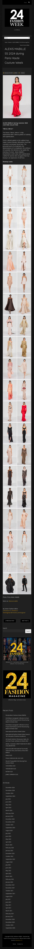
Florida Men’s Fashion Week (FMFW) (16, 715)
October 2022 (9, 856)
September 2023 (10, 827)
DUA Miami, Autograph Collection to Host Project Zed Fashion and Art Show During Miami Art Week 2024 (17, 720)
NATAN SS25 (9, 771)
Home (6, 42)
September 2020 (10, 928)
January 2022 (9, 882)
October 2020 (9, 925)
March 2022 (9, 876)
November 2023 (10, 822)
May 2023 (8, 839)
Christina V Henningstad (10, 611)
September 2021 (10, 893)
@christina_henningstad (18, 613)
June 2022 (8, 868)
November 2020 (10, 922)
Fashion (10, 42)
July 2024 (8, 799)
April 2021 (8, 908)
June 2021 (8, 902)
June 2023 (8, 836)
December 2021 (10, 885)
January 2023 (9, 850)
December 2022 (10, 853)
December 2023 (10, 819)
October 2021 (9, 891)
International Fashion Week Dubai (15, 731)
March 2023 (9, 845)
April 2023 (8, 842)
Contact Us (20, 944)
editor (16, 73)
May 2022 (8, 870)
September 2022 (10, 859)
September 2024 (10, 796)
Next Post (25, 620)
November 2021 (10, 888)
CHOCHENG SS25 (10, 766)
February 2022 (10, 879)
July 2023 (8, 833)
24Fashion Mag (12, 700)
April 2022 (8, 873)
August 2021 (9, 896)
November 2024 (10, 790)
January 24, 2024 (9, 73)
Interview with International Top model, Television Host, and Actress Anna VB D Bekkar (17, 750)
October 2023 (9, 825)
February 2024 (10, 813)
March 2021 (9, 911)
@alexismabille (13, 601)
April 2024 (8, 807)
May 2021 (8, 905)
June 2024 (8, 802)
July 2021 (8, 899)
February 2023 (10, 848)
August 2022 (9, 862)
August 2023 (9, 830)
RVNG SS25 (9, 755)
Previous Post (10, 620)
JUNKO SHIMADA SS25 (12, 774)
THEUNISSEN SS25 (11, 769)
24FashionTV (7, 610)
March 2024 (9, 810)
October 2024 (9, 793)
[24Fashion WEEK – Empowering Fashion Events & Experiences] (17, 9)
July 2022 (8, 865)
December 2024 (10, 787)
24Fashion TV (9, 662)
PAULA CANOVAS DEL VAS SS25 (14, 758)
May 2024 (8, 805)
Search (5, 628)
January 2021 (9, 916)
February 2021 (10, 913)
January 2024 (9, 816)
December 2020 (10, 919)
